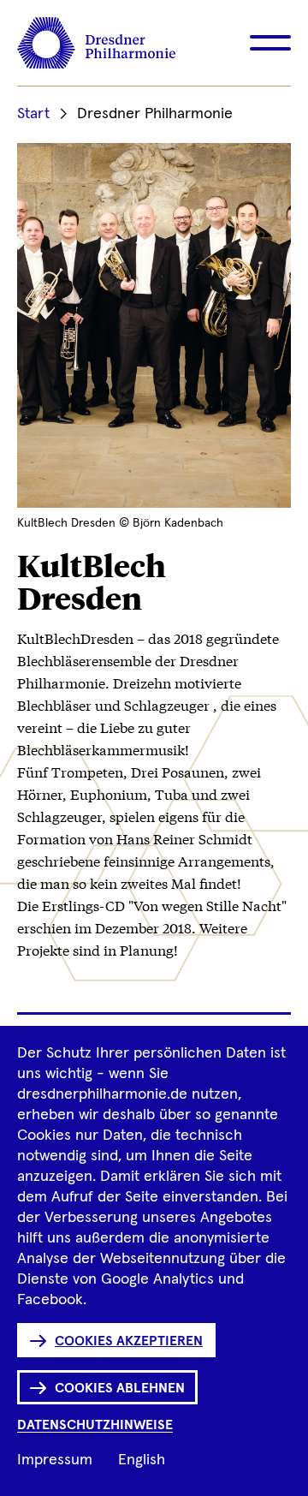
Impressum (54, 1460)
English (141, 1460)
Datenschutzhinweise (95, 1425)
